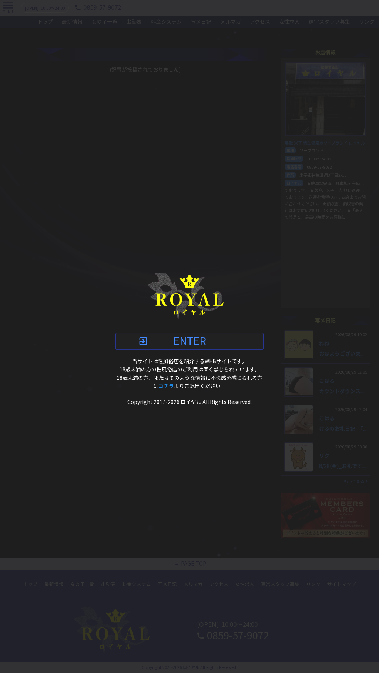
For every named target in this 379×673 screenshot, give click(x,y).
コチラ (166, 386)
